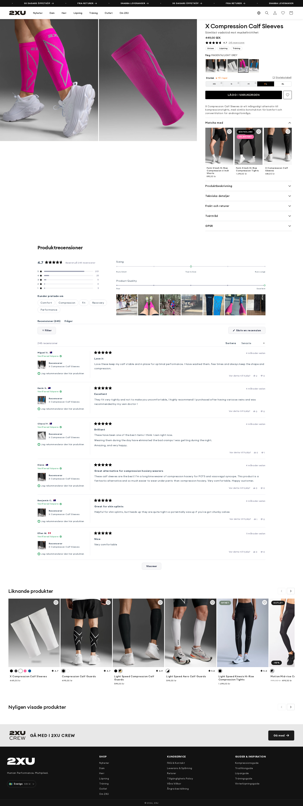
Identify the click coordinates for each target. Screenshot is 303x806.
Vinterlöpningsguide (247, 783)
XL (283, 84)
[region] (98, 80)
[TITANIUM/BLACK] (221, 66)
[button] (38, 13)
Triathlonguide (244, 768)
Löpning (78, 13)
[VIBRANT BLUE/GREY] (254, 66)
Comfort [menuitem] (46, 302)
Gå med (279, 735)
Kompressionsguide (247, 763)
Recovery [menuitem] (98, 302)
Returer (171, 773)
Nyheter (38, 13)
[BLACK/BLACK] (210, 66)
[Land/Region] (259, 13)
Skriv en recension (250, 331)
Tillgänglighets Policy (180, 778)
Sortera (231, 343)
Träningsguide (243, 778)
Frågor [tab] (69, 322)
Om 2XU (124, 13)
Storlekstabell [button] (283, 77)
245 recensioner (237, 43)
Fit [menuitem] (84, 302)
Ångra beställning (178, 788)
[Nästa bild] (262, 304)
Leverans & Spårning (179, 768)
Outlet (109, 13)
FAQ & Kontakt (176, 763)
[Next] (291, 591)
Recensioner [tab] (49, 322)
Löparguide (242, 773)
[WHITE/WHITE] (232, 66)
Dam (52, 13)
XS (218, 84)
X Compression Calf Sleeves (64, 366)
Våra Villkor (174, 783)
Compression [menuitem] (67, 302)
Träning (93, 13)
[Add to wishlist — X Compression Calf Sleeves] (287, 95)
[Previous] (281, 591)
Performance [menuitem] (49, 309)
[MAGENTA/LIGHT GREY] (243, 66)
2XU (156, 803)
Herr (64, 13)
